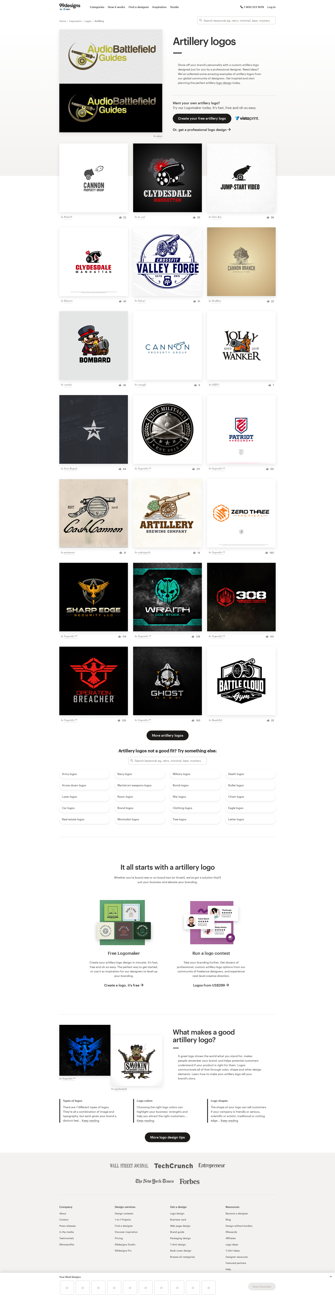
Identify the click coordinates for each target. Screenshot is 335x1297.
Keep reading (90, 1120)
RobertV (68, 216)
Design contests (124, 1213)
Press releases (67, 1225)
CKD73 (215, 384)
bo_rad (141, 216)
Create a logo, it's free (121, 985)
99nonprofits (66, 1244)
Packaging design (180, 1238)
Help (228, 1269)
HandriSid (217, 720)
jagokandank (120, 1088)
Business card (178, 1219)
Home (63, 21)
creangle (142, 384)
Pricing (119, 1238)
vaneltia (68, 384)
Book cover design (180, 1250)
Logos (88, 21)
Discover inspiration (126, 1231)
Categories (97, 7)
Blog (228, 1219)
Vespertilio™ (144, 468)
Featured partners (236, 1262)
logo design (224, 82)
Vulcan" (142, 300)
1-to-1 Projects (123, 1219)
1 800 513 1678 (254, 7)
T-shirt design (178, 1244)
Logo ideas (232, 1244)
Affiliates (231, 1238)
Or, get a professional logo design (200, 130)
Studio (174, 7)
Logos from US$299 (209, 985)
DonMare (216, 300)
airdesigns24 (144, 552)
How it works (116, 7)
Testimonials (66, 1238)
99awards (231, 1231)
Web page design (180, 1225)
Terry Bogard (70, 468)
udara (159, 136)
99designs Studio (125, 1244)
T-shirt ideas (233, 1250)
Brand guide (177, 1231)
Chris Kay (217, 216)
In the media (66, 1231)
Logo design (177, 1213)
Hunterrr (68, 300)
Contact (63, 1219)
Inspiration (159, 7)
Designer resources (237, 1256)
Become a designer (237, 1213)
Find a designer (139, 7)
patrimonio (69, 552)
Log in (271, 7)
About (62, 1213)
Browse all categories (182, 1256)
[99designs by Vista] (69, 6)
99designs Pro (123, 1250)
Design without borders (239, 1225)
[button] (330, 1276)
